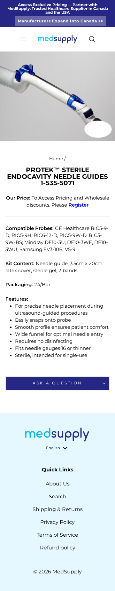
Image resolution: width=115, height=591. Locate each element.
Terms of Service (57, 535)
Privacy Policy (57, 522)
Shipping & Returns (58, 509)
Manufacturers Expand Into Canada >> (60, 21)
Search (57, 496)
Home (56, 158)
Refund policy (57, 548)
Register (78, 205)
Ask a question (57, 383)
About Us (58, 484)
